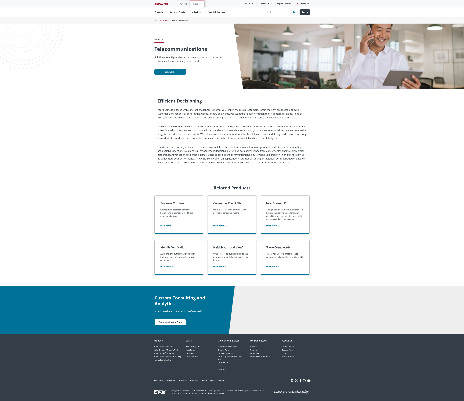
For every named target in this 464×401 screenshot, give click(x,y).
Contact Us (170, 72)
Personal (183, 4)
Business (197, 4)
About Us (249, 4)
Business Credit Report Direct (260, 357)
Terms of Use (170, 381)
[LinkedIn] (292, 381)
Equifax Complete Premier (163, 347)
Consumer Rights (223, 350)
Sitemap (204, 381)
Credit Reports (190, 353)
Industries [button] (196, 12)
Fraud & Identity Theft (193, 347)
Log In (305, 12)
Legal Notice (182, 381)
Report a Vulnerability (217, 381)
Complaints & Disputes (225, 353)
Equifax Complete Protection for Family (167, 357)
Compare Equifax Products (162, 360)
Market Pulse (254, 353)
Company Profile (287, 350)
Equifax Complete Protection (163, 353)
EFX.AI (284, 353)
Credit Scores (190, 350)
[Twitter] (296, 381)
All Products (254, 347)
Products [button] (159, 12)
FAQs (219, 366)
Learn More (165, 225)
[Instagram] (304, 381)
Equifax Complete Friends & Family (165, 350)
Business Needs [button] (177, 12)
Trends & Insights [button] (216, 12)
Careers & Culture (288, 347)
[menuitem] (183, 3)
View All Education (192, 357)
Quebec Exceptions (224, 362)
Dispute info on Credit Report (227, 347)
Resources (253, 350)
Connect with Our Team (170, 322)
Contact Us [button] (264, 4)
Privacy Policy (158, 381)
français (288, 4)
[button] (302, 3)
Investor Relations (288, 357)
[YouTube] (309, 381)
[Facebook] (300, 381)
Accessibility (194, 381)
